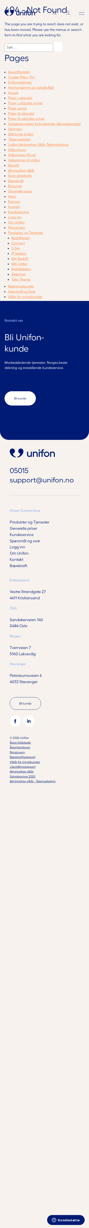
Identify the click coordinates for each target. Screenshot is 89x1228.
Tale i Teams (20, 279)
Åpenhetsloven (20, 747)
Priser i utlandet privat (25, 103)
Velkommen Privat (22, 155)
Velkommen (17, 150)
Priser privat (17, 108)
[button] (81, 13)
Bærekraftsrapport (22, 757)
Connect (18, 243)
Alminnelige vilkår (21, 170)
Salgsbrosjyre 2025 (22, 776)
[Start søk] (58, 46)
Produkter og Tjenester (25, 233)
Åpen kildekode (20, 175)
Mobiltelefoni (21, 269)
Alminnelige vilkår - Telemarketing (33, 781)
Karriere (14, 201)
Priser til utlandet (21, 113)
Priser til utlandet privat (26, 118)
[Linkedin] (28, 721)
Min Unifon (19, 264)
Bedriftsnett (20, 238)
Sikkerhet (18, 274)
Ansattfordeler (19, 72)
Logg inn (14, 217)
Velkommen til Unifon (24, 160)
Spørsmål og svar (25, 540)
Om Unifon (16, 222)
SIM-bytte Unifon (21, 134)
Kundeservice (18, 212)
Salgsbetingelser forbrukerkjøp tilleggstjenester (44, 124)
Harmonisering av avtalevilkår (31, 87)
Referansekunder (21, 286)
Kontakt (14, 207)
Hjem (12, 196)
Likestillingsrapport (23, 766)
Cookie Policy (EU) (21, 77)
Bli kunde (15, 186)
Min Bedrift (19, 258)
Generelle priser (20, 191)
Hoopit (13, 93)
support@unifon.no (42, 479)
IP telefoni (18, 253)
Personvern (16, 227)
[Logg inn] (68, 13)
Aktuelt (13, 165)
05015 (19, 470)
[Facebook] (15, 721)
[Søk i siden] (54, 13)
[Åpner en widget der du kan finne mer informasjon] (66, 1220)
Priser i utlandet (20, 98)
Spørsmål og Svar (21, 291)
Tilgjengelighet (19, 139)
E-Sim (15, 248)
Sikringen (15, 129)
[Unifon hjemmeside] (20, 13)
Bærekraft (16, 181)
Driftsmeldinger (20, 82)
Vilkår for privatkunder (25, 296)
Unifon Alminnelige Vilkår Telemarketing (38, 144)
